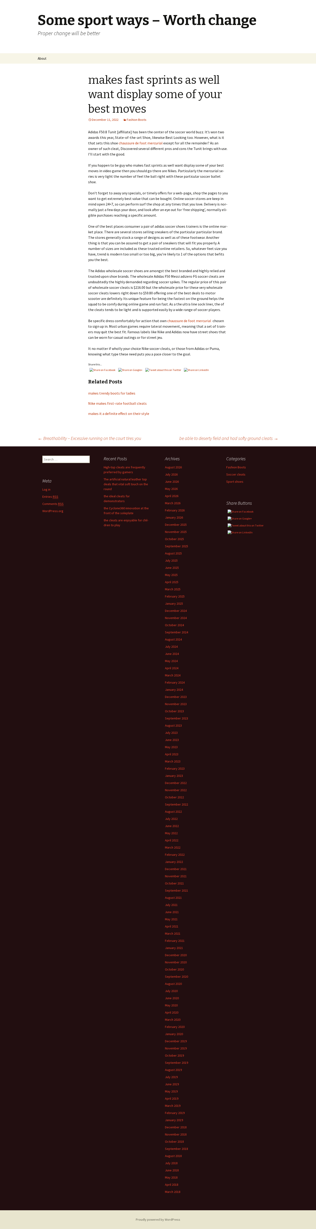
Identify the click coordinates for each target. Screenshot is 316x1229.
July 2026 (171, 474)
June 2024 (172, 654)
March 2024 (172, 675)
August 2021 (173, 898)
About (42, 58)
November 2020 (176, 962)
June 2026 (172, 481)
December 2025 (176, 525)
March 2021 (172, 933)
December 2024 (176, 611)
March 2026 (172, 503)
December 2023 (176, 697)
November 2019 (176, 1048)
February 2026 (175, 510)
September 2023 (176, 718)
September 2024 (176, 632)
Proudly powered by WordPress (158, 1219)
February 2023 (175, 768)
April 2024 (171, 668)
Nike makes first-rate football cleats (117, 403)
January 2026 (174, 517)
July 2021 (171, 905)
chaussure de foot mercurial (141, 143)
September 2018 (176, 1149)
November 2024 (176, 618)
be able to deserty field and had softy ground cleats (228, 438)
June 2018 (172, 1170)
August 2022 (173, 811)
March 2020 (172, 1019)
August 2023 (173, 725)
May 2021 (171, 919)
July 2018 (171, 1163)
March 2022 (172, 847)
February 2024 (175, 682)
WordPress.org (52, 511)
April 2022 (171, 840)
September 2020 (176, 976)
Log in (46, 489)
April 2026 (171, 496)
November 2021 (176, 876)
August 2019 (173, 1070)
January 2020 (174, 1034)
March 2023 (172, 761)
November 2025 (176, 532)
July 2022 (171, 819)
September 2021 (176, 890)
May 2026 (171, 489)
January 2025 (174, 603)
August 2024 (173, 639)
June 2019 (172, 1084)
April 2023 (171, 754)
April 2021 (171, 926)
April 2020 (171, 1012)
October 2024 (174, 625)
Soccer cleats (235, 474)
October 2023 (174, 711)
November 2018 (176, 1134)
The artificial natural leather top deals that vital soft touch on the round (126, 484)
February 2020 (175, 1027)
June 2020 (172, 998)
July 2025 (171, 560)
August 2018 (173, 1156)
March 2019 (172, 1106)
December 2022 (176, 783)
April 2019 (171, 1098)
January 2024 (174, 690)
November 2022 (176, 790)
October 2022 (174, 797)
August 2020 (173, 984)
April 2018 (171, 1184)
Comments (53, 504)
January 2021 (174, 948)
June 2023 (172, 740)
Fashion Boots (136, 120)
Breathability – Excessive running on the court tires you (89, 438)
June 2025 (172, 568)
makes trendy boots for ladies (111, 393)
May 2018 (171, 1177)
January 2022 (174, 862)
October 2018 (174, 1141)
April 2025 (171, 582)
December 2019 (176, 1041)
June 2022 (172, 826)
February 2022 (175, 855)
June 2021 (172, 912)
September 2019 (176, 1063)
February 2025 (175, 596)
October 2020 (174, 969)
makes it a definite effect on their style (118, 413)
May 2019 (171, 1091)
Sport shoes (234, 481)
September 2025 (176, 546)
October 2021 (174, 883)
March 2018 (172, 1192)
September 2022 (176, 804)
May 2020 (171, 1005)
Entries (50, 497)
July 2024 (171, 646)
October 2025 (174, 539)
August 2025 (173, 553)
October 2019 (174, 1055)
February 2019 (175, 1113)
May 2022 (171, 833)
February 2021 (175, 941)
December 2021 (176, 869)
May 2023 (171, 747)
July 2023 (171, 733)
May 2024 (171, 661)
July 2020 (171, 991)
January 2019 (174, 1120)
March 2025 (172, 589)
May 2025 (171, 575)
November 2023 (176, 704)
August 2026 (173, 467)
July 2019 (171, 1077)
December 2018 (176, 1127)
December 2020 (176, 955)
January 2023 (174, 776)
